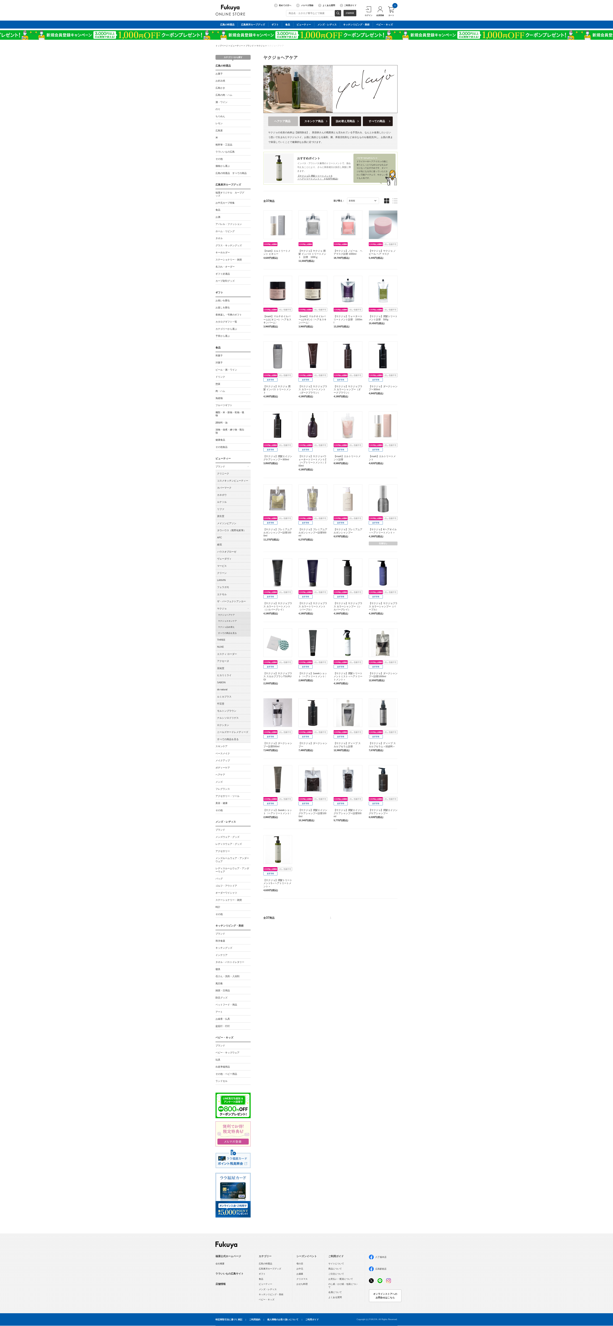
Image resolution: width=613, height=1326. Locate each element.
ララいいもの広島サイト (230, 1273)
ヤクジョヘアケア (275, 46)
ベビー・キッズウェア (227, 1052)
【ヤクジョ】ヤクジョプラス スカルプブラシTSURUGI (277, 676)
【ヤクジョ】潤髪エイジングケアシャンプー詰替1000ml (313, 813)
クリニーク (223, 473)
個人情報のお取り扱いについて (283, 1319)
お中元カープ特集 (225, 202)
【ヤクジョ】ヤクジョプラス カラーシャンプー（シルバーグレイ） (348, 606)
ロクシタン (223, 725)
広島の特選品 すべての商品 (231, 173)
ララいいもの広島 (225, 151)
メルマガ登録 (307, 5)
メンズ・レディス (327, 24)
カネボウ (222, 494)
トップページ (222, 46)
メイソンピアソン (226, 523)
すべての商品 (377, 121)
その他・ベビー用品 (226, 1074)
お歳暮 (299, 1274)
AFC (219, 537)
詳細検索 (350, 13)
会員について (335, 1292)
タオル (219, 238)
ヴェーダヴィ (224, 558)
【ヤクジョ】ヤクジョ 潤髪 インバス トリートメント (277, 389)
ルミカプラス (224, 696)
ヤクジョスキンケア (227, 621)
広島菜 (219, 130)
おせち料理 (302, 1284)
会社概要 (220, 1263)
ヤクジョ (260, 46)
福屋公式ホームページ (228, 1256)
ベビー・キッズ (384, 24)
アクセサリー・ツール (227, 796)
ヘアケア (220, 774)
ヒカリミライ (224, 675)
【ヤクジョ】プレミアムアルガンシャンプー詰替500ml (313, 532)
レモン (219, 123)
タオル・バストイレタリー (230, 962)
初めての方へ (285, 5)
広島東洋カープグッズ (253, 24)
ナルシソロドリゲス (228, 717)
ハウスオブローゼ (226, 551)
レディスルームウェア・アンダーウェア (232, 870)
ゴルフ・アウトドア (226, 885)
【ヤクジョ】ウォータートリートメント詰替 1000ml (348, 319)
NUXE (220, 646)
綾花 (219, 544)
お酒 (218, 217)
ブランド (250, 46)
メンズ (219, 781)
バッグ (219, 878)
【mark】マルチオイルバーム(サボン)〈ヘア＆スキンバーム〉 (312, 319)
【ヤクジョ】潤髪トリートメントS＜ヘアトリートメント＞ (277, 883)
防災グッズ (221, 997)
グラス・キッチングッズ (229, 245)
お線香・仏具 (223, 1018)
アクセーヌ (223, 661)
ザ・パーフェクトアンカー (231, 601)
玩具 (218, 1059)
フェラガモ (223, 587)
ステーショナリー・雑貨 (229, 259)
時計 (218, 907)
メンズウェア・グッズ (227, 837)
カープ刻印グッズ (225, 280)
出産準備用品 (223, 1066)
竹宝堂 (220, 703)
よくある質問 (329, 5)
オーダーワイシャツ (226, 892)
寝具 (218, 969)
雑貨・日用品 (223, 990)
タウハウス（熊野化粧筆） (231, 530)
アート (219, 1011)
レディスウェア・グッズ (229, 844)
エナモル (222, 594)
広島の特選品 (227, 24)
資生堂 (220, 516)
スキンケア (221, 746)
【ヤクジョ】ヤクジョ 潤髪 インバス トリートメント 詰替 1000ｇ (312, 253)
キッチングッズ (224, 947)
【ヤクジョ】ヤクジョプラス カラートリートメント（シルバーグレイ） (277, 606)
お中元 (299, 1268)
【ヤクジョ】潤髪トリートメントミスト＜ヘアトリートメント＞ (348, 676)
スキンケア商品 (313, 121)
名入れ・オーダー (225, 266)
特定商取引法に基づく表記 (229, 1319)
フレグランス (223, 788)
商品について (335, 1268)
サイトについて (336, 1263)
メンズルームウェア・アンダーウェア (232, 860)
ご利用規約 (254, 1319)
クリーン (222, 573)
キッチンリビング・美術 (356, 24)
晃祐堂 (220, 668)
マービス (222, 566)
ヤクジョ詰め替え (226, 627)
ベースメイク (223, 753)
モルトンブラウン (226, 710)
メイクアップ (223, 760)
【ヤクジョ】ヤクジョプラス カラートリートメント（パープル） (313, 606)
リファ (220, 509)
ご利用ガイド (350, 5)
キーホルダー (223, 252)
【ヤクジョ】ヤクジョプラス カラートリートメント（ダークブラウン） (313, 389)
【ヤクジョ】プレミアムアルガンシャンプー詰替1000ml (277, 532)
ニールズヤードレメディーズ (232, 732)
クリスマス (302, 1279)
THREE (221, 639)
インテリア (221, 955)
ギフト (275, 24)
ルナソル (222, 502)
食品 (287, 24)
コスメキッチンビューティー (232, 480)
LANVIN (221, 580)
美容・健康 (221, 803)
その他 (219, 159)
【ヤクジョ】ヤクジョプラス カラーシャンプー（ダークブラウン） (348, 389)
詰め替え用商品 (345, 121)
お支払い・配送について (340, 1279)
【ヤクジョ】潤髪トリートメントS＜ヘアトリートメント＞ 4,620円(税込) (317, 177)
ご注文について (336, 1274)
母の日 (299, 1263)
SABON (221, 682)
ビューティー (304, 24)
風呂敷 (219, 983)
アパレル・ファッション (229, 224)
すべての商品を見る (227, 633)
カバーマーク (224, 487)
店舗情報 (221, 1284)
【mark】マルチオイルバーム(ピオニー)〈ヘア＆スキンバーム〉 (277, 319)
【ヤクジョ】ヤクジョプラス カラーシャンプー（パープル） (383, 606)
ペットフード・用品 (226, 1004)
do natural (222, 689)
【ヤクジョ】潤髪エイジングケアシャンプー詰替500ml (348, 813)
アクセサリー (223, 851)
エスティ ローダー (227, 654)
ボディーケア (223, 767)
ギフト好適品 (223, 273)
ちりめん (220, 116)
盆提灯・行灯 (223, 1026)
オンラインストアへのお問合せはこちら (385, 1295)
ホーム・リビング (225, 231)
